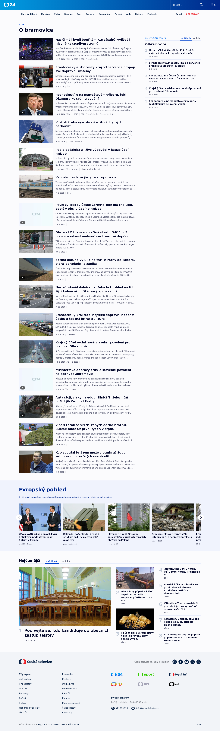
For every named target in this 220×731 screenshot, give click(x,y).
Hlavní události (29, 13)
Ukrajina (45, 13)
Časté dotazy (68, 707)
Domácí (68, 13)
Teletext (23, 688)
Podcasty (152, 13)
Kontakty (67, 712)
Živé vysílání (25, 678)
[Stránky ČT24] (117, 674)
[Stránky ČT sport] (146, 674)
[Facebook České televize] (180, 661)
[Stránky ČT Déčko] (116, 683)
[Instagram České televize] (174, 661)
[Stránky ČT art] (143, 683)
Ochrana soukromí (56, 724)
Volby (57, 13)
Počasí (118, 13)
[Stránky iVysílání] (178, 674)
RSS (199, 724)
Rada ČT (66, 693)
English (41, 724)
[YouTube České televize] (186, 661)
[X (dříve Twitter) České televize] (192, 661)
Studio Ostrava (69, 688)
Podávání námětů (71, 702)
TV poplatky (25, 683)
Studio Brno (68, 683)
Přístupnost (73, 724)
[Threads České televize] (198, 661)
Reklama (66, 678)
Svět (79, 13)
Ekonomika (104, 13)
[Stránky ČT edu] (174, 683)
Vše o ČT (23, 712)
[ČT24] (9, 5)
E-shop (22, 702)
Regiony (90, 13)
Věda (128, 13)
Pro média (67, 674)
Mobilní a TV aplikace (30, 707)
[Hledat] (201, 5)
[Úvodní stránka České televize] (36, 661)
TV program (25, 674)
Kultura (139, 13)
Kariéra (66, 698)
